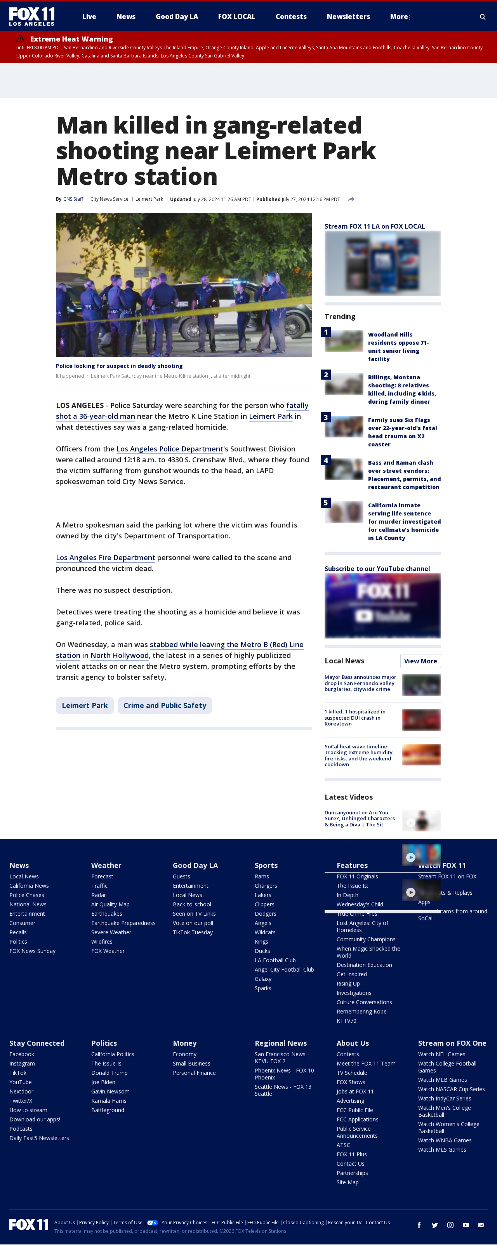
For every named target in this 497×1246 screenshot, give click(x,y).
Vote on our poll (193, 923)
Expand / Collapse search (483, 17)
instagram (450, 1225)
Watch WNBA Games (445, 1140)
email (481, 1225)
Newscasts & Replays (445, 892)
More (399, 16)
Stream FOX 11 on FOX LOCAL (447, 880)
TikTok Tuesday (193, 932)
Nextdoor (21, 1091)
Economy (184, 1054)
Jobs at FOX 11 (355, 1091)
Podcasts (21, 1128)
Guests (181, 876)
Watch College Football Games (447, 1067)
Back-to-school (192, 904)
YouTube (20, 1082)
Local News (344, 660)
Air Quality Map (110, 904)
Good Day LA (195, 865)
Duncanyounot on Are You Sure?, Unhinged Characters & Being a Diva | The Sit (360, 818)
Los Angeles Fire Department (105, 557)
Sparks (263, 988)
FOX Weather (108, 950)
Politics (18, 941)
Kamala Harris (109, 1100)
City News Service (109, 199)
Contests (348, 1054)
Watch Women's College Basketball (449, 1127)
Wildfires (102, 941)
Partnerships (352, 1173)
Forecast (102, 876)
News (19, 865)
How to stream (28, 1110)
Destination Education (364, 964)
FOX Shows (351, 1082)
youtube (466, 1225)
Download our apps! (34, 1119)
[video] (421, 820)
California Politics (112, 1054)
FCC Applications (358, 1119)
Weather (106, 865)
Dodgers (265, 913)
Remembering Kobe (362, 1011)
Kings (261, 941)
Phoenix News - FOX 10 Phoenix (284, 1074)
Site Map (348, 1182)
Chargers (266, 885)
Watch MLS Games (442, 1149)
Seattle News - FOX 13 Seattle (283, 1090)
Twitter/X (20, 1100)
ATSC (343, 1145)
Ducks (262, 950)
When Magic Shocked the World (368, 952)
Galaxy (263, 978)
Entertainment (27, 913)
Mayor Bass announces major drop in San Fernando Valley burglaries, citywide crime (360, 682)
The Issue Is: (107, 1063)
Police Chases (26, 895)
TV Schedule (352, 1072)
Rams (262, 876)
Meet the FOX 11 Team (366, 1063)
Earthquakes (106, 913)
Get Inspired (352, 974)
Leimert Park (149, 199)
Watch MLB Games (442, 1079)
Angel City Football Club (284, 969)
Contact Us (351, 1163)
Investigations (354, 992)
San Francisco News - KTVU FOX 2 (282, 1057)
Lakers (263, 895)
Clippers (265, 904)
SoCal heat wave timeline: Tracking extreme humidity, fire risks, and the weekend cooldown (359, 755)
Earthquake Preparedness (123, 923)
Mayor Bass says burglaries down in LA (358, 884)
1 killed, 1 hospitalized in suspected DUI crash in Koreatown (355, 717)
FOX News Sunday (32, 950)
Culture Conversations (364, 1002)
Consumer (22, 923)
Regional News (281, 1043)
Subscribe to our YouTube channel (377, 568)
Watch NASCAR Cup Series (451, 1089)
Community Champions (366, 939)
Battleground (107, 1110)
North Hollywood (119, 655)
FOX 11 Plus (352, 1154)
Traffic (99, 885)
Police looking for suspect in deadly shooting (119, 366)
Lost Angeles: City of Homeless (362, 926)
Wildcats (265, 932)
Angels (263, 923)
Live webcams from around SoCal (452, 915)
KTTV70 (346, 1020)
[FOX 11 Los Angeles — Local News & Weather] (35, 16)
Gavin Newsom (110, 1091)
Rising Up (348, 983)
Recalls (18, 932)
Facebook (21, 1054)
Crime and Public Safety (164, 705)
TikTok (17, 1072)
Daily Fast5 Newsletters (39, 1138)
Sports (266, 865)
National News (28, 904)
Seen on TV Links (194, 913)
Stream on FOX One (452, 1043)
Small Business (191, 1063)
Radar (98, 895)
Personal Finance (194, 1072)
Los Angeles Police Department (169, 448)
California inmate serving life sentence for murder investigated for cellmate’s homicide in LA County (404, 521)
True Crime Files (357, 913)
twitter (435, 1225)
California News (29, 885)
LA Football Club (275, 960)
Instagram (22, 1063)
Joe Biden (103, 1082)
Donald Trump (109, 1072)
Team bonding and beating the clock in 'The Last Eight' (359, 850)
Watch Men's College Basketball (444, 1111)
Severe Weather (111, 932)
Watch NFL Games (442, 1054)
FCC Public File (355, 1110)
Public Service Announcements (357, 1132)
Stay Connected (36, 1043)
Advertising (350, 1100)
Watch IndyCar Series (444, 1098)
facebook (419, 1225)
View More (420, 661)
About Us (353, 1043)
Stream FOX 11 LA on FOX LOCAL (375, 226)
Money (184, 1043)
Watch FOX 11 (442, 865)
